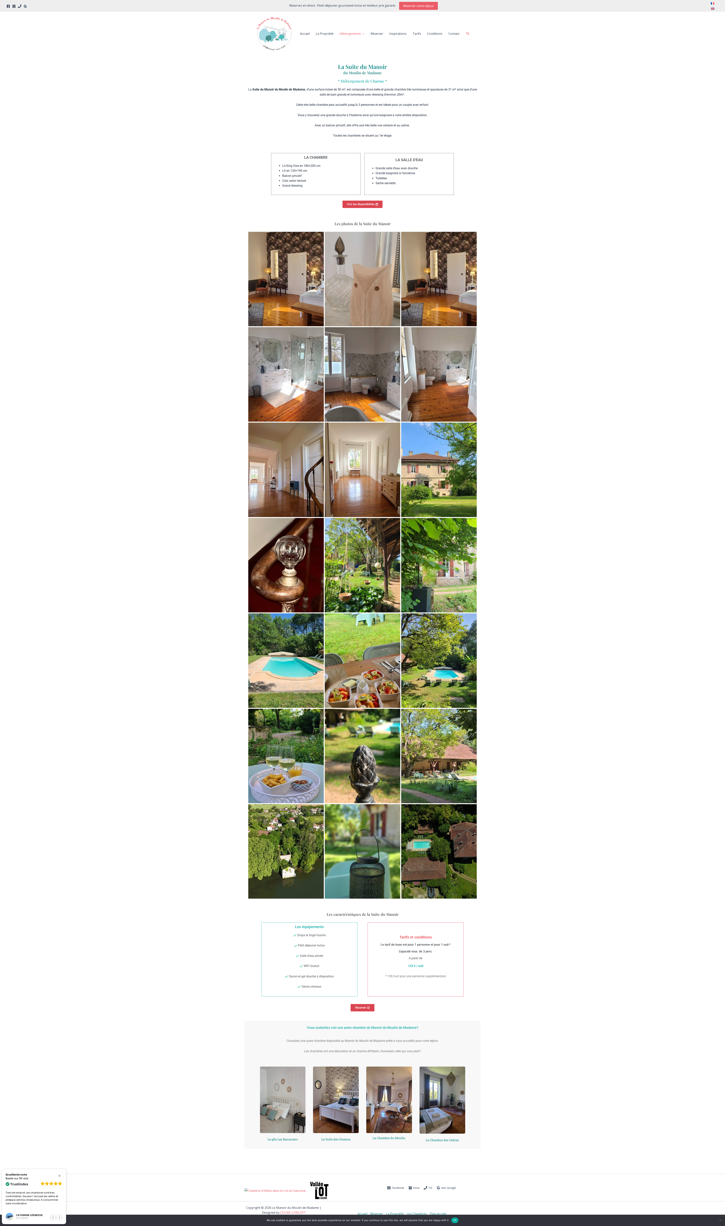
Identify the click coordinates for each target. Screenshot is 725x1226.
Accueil (305, 34)
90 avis (23, 1178)
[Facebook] (8, 6)
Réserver (377, 34)
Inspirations (397, 34)
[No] (720, 1220)
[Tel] (19, 6)
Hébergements (350, 34)
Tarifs (417, 34)
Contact (453, 34)
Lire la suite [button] (12, 1208)
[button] (418, 6)
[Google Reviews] (25, 6)
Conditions (434, 34)
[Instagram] (14, 6)
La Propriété (324, 34)
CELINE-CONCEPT (293, 1213)
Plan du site (438, 1214)
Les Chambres (417, 1214)
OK (455, 1220)
